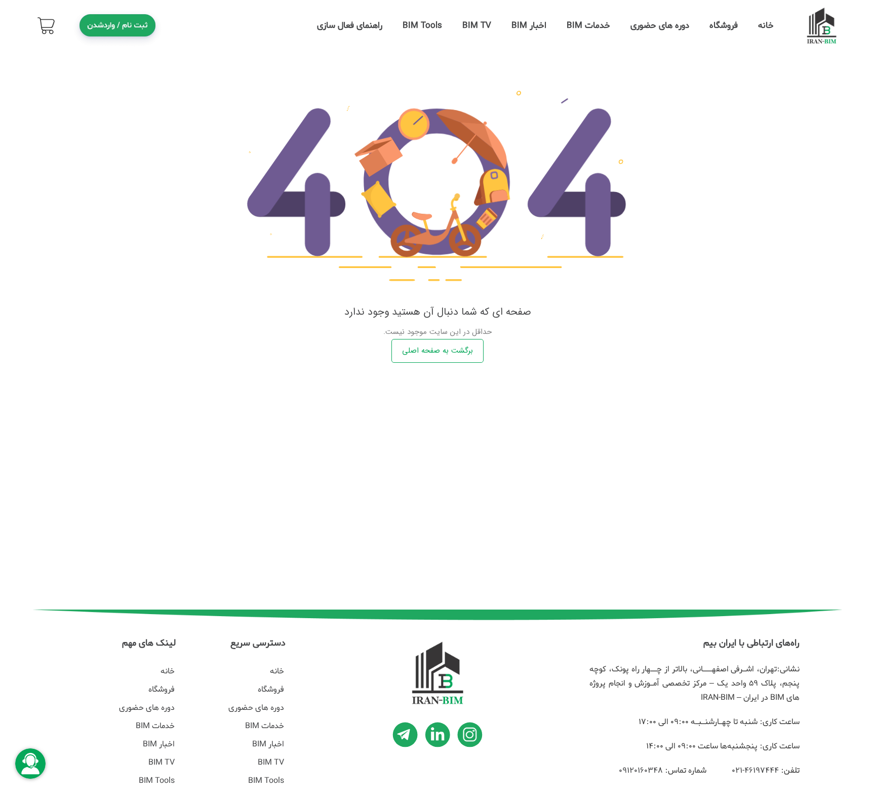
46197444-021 (754, 771)
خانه (766, 25)
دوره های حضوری (659, 25)
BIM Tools (422, 25)
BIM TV (476, 25)
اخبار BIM (528, 25)
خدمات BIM (588, 25)
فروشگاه (723, 25)
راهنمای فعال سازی (349, 25)
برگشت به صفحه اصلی (437, 351)
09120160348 (641, 771)
